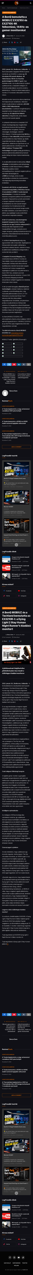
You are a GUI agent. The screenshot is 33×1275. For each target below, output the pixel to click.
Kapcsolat (7, 1263)
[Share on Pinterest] (14, 42)
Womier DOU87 (8, 506)
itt (7, 944)
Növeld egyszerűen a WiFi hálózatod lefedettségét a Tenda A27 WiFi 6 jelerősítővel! (9, 1027)
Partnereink (16, 1263)
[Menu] (3, 3)
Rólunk (16, 1265)
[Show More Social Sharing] (20, 42)
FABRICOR (25, 1269)
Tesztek (24, 1263)
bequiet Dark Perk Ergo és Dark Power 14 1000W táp (16, 535)
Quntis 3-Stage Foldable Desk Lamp (15, 478)
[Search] (30, 3)
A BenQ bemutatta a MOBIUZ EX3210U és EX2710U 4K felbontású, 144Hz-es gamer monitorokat (24, 1027)
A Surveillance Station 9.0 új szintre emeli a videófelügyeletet (24, 375)
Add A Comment (16, 447)
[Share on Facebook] (9, 42)
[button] (16, 545)
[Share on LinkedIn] (17, 42)
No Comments (7, 38)
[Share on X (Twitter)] (12, 42)
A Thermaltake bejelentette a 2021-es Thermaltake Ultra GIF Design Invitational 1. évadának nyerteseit (16, 436)
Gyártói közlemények (9, 12)
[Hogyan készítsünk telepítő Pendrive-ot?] (6, 559)
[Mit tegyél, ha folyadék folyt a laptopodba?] (6, 576)
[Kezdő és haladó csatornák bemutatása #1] (6, 568)
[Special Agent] (16, 3)
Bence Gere (10, 35)
